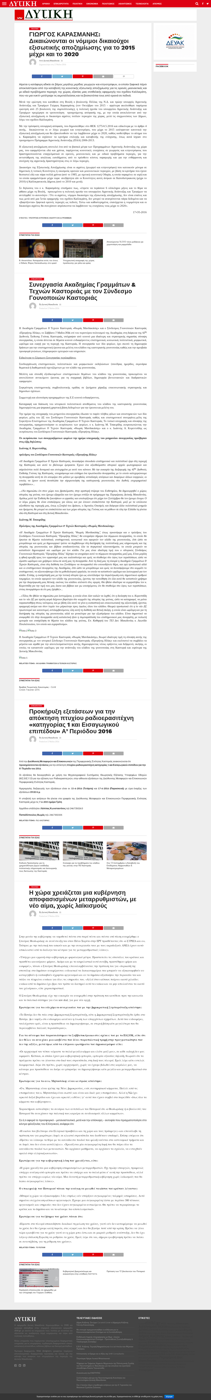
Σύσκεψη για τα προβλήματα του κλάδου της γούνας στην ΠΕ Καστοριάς (81, 864)
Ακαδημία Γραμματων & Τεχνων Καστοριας (56, 663)
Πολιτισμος (108, 3)
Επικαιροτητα (61, 3)
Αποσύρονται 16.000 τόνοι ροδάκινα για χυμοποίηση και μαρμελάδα (125, 243)
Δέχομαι (169, 1397)
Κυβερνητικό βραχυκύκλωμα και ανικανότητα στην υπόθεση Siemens (80, 1272)
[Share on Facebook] (42, 75)
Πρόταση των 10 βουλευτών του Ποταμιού (126, 1271)
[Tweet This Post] (62, 75)
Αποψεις (157, 3)
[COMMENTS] (124, 75)
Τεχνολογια (142, 3)
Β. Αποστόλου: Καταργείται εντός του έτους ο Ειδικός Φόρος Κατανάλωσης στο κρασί (38, 261)
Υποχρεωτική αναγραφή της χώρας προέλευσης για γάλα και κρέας (78, 261)
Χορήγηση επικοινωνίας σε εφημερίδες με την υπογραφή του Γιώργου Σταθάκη (37, 1291)
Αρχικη (46, 3)
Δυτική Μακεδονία (51, 60)
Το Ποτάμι (40, 1247)
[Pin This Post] (83, 75)
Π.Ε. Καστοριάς (42, 820)
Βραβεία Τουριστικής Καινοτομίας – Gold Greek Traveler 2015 (37, 688)
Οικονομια (92, 3)
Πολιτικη (77, 3)
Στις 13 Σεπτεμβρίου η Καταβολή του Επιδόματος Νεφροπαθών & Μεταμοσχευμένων (123, 866)
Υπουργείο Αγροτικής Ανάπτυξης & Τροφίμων (50, 218)
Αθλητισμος (125, 3)
